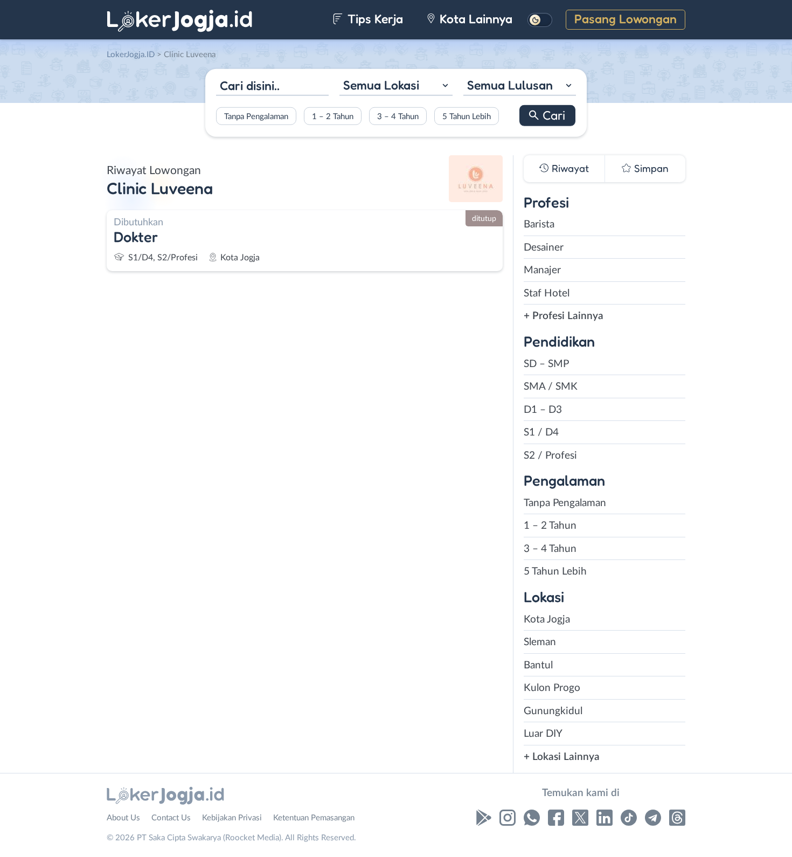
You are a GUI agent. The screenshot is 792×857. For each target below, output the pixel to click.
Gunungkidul (553, 711)
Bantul (538, 665)
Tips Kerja (373, 18)
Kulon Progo (552, 688)
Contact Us (171, 818)
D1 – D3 (543, 410)
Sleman (540, 642)
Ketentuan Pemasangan (314, 818)
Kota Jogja (547, 619)
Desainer (544, 248)
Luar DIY (543, 734)
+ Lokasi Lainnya (562, 757)
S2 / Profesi (550, 456)
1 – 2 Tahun (332, 116)
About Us (123, 818)
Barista (539, 224)
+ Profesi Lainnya (563, 316)
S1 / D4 (541, 432)
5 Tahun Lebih (466, 116)
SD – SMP (546, 364)
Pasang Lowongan (625, 18)
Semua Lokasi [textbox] (381, 85)
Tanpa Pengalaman (256, 116)
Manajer (542, 270)
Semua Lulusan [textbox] (510, 85)
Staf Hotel (546, 293)
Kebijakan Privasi (232, 818)
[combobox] (395, 86)
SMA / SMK (551, 387)
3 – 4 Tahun (398, 116)
